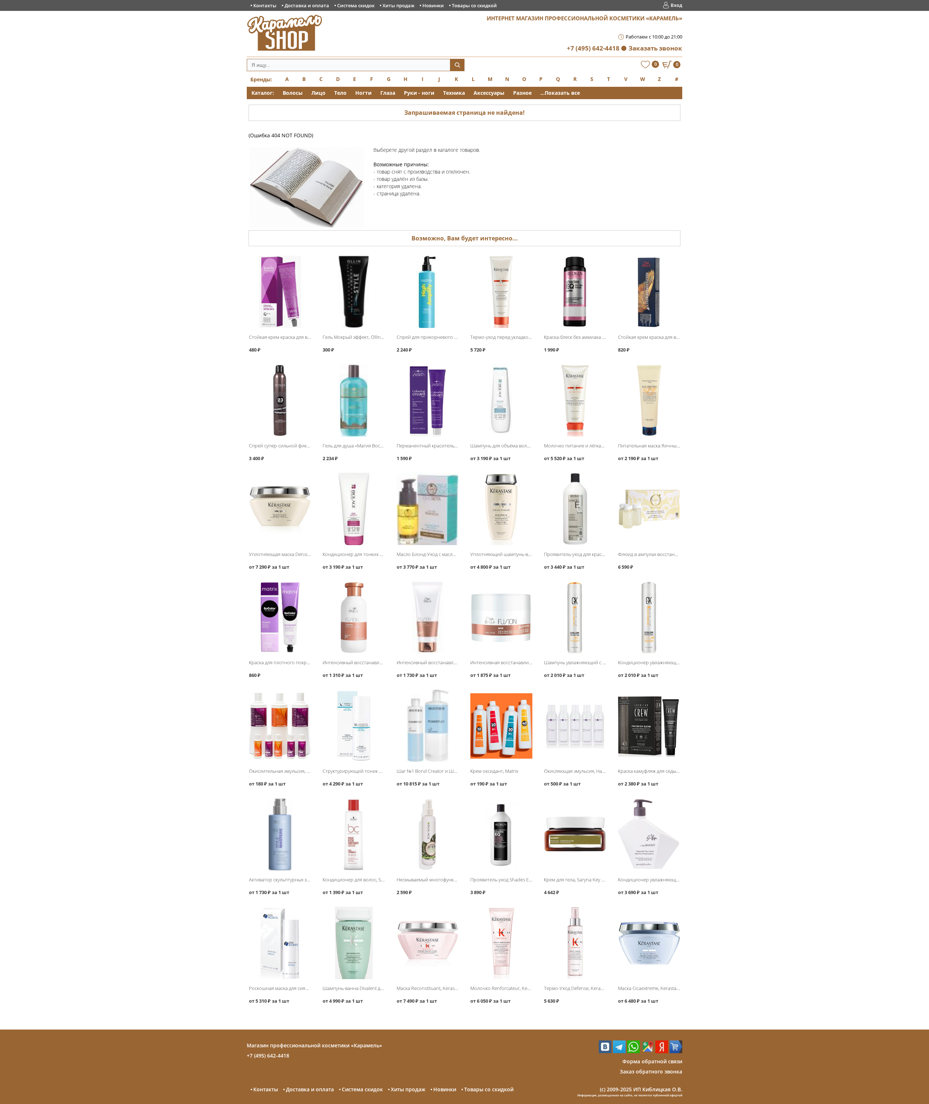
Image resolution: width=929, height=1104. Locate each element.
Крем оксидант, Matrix (494, 771)
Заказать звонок (655, 48)
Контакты (265, 5)
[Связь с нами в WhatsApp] (633, 1051)
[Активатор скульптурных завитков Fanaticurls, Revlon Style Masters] (280, 834)
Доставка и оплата (307, 5)
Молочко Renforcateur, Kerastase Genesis (515, 988)
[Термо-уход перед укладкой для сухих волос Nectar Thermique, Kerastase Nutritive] (501, 292)
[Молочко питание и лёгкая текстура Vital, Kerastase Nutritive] (575, 400)
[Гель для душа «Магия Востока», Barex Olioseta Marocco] (354, 400)
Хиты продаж (398, 5)
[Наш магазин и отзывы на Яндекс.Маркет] (676, 1051)
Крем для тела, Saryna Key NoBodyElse (585, 879)
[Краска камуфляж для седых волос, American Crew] (649, 726)
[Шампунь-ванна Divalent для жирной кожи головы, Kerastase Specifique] (354, 943)
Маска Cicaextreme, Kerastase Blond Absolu (664, 988)
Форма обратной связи (652, 1061)
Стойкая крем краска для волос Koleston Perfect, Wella (677, 337)
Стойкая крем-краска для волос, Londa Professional (305, 337)
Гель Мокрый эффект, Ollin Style (357, 337)
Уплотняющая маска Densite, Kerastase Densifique (303, 554)
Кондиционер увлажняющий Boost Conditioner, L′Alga (677, 879)
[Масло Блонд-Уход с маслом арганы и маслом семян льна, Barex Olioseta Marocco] (428, 509)
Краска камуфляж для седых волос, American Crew (672, 771)
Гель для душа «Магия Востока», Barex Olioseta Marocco (383, 445)
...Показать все (560, 92)
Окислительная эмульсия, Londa (284, 771)
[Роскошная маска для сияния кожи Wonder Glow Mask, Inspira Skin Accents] (280, 943)
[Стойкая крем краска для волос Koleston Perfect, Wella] (649, 292)
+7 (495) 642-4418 (593, 48)
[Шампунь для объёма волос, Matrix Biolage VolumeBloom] (501, 400)
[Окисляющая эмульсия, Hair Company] (575, 726)
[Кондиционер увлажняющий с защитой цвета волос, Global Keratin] (649, 617)
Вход (676, 5)
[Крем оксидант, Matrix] (501, 726)
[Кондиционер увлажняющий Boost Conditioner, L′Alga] (649, 834)
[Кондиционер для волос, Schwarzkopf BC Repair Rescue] (354, 834)
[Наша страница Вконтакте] (605, 1051)
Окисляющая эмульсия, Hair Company (585, 771)
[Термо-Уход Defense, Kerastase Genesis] (575, 943)
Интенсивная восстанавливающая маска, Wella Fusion (530, 662)
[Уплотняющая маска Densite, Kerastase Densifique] (280, 509)
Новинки (433, 5)
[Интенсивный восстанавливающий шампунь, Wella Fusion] (354, 617)
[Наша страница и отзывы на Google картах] (647, 1051)
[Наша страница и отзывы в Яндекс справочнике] (661, 1051)
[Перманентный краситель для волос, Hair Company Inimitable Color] (428, 400)
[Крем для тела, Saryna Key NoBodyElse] (575, 834)
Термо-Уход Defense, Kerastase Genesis (586, 988)
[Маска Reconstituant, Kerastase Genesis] (428, 943)
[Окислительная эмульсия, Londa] (280, 726)
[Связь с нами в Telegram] (619, 1051)
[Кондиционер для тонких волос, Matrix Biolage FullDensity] (354, 509)
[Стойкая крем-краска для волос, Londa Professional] (280, 292)
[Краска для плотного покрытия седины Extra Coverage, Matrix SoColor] (280, 617)
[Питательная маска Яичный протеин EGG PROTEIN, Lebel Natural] (649, 400)
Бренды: (261, 79)
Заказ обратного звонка (651, 1071)
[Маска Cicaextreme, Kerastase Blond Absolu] (649, 943)
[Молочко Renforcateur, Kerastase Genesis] (501, 943)
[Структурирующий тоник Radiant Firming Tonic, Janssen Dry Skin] (354, 726)
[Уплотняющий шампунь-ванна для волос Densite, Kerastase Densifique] (501, 509)
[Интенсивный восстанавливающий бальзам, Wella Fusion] (428, 617)
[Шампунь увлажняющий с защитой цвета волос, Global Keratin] (575, 617)
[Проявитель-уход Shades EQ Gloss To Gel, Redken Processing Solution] (501, 834)
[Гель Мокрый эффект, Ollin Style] (354, 292)
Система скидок (356, 5)
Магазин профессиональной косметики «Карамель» (314, 1045)
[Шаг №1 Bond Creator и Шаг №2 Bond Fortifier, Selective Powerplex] (428, 726)
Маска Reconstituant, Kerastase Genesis (439, 988)
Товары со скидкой (474, 5)
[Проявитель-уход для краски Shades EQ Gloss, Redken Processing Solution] (575, 509)
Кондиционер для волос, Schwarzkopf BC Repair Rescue (383, 879)
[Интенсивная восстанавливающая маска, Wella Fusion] (501, 617)
